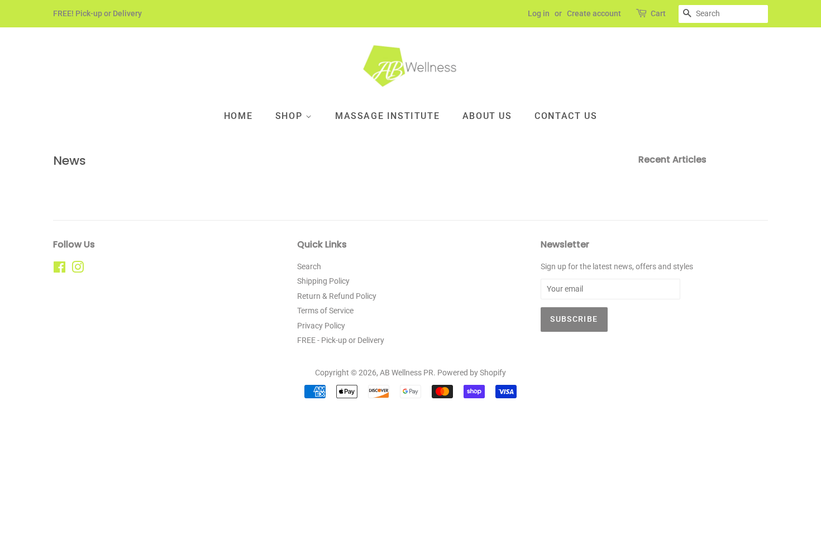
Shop (290, 116)
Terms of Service (325, 310)
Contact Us (565, 116)
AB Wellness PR (406, 372)
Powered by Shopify (471, 372)
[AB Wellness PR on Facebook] (59, 269)
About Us (487, 116)
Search (309, 266)
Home (238, 116)
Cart (658, 13)
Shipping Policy (323, 280)
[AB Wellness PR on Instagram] (77, 269)
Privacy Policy (321, 325)
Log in (539, 13)
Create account (594, 13)
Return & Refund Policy (336, 296)
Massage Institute (387, 116)
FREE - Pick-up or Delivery (340, 340)
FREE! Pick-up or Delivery (97, 13)
